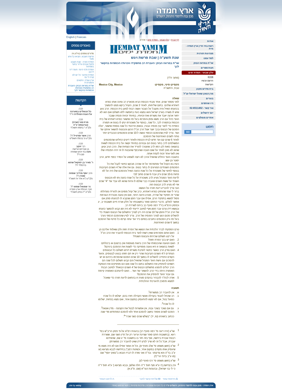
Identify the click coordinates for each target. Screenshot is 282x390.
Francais (81, 37)
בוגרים (209, 98)
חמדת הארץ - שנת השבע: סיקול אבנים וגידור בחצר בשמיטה (82, 64)
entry (78, 385)
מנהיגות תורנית (205, 53)
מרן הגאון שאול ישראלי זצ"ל (198, 93)
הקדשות (209, 84)
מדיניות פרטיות (138, 385)
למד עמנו (208, 58)
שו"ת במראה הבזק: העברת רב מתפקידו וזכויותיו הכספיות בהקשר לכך (81, 87)
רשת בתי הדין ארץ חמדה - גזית (199, 47)
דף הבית (175, 40)
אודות (210, 41)
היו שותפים (207, 103)
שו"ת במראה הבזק (203, 63)
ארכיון (210, 76)
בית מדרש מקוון (204, 89)
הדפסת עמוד (169, 379)
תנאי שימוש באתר (120, 385)
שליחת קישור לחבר (148, 379)
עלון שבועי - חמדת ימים (200, 72)
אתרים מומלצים (204, 117)
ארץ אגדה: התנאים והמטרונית (85, 81)
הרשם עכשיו (207, 80)
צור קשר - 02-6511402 (201, 108)
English (70, 37)
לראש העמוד (105, 379)
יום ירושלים (207, 112)
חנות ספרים (207, 67)
